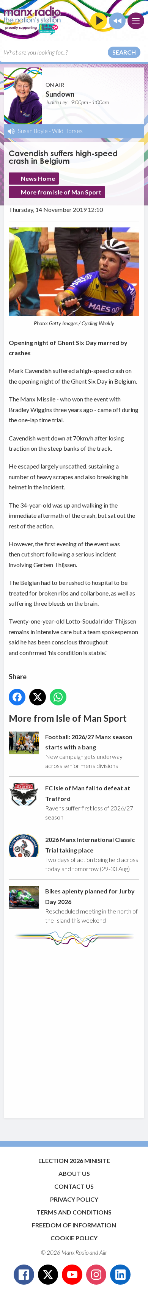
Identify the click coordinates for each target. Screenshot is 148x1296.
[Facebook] (24, 1275)
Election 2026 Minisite (74, 1160)
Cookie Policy (74, 1237)
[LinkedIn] (120, 1275)
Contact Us (74, 1186)
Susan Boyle (33, 130)
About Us (74, 1173)
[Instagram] (96, 1275)
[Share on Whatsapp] (58, 697)
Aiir (103, 1252)
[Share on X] (37, 697)
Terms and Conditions (74, 1212)
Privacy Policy (74, 1199)
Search (124, 52)
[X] (48, 1275)
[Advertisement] (74, 1029)
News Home (38, 178)
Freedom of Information (74, 1225)
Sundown (60, 94)
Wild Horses (67, 130)
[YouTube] (72, 1275)
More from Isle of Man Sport (61, 192)
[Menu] (136, 21)
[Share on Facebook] (17, 697)
